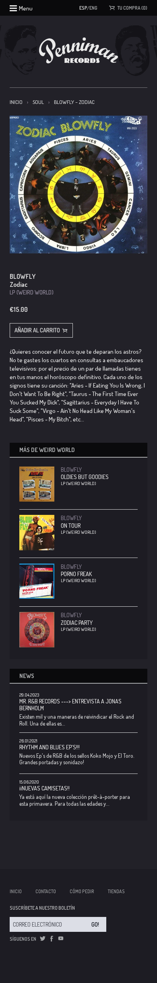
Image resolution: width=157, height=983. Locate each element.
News (26, 675)
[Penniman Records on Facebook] (51, 939)
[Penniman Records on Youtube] (60, 939)
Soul (38, 102)
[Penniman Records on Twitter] (42, 939)
